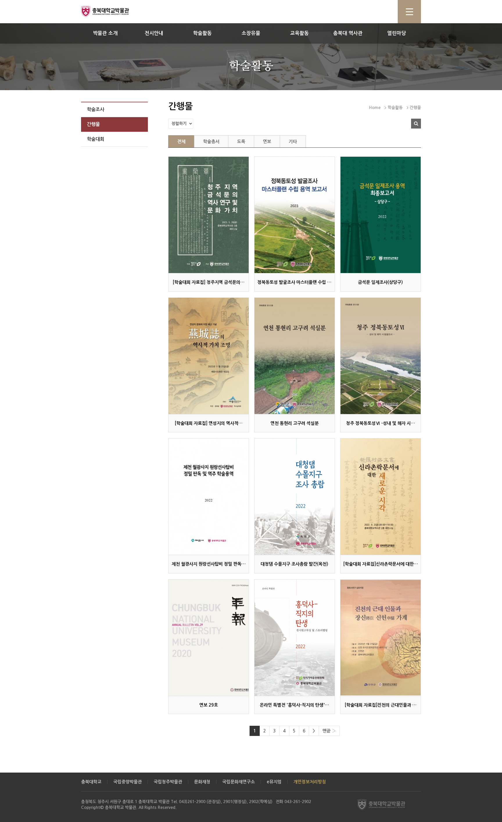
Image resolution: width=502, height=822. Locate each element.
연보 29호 (208, 705)
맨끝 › (329, 731)
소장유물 (251, 33)
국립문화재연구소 (238, 782)
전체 (181, 141)
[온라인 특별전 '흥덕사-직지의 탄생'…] (294, 637)
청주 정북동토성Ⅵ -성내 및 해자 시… (380, 423)
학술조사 (95, 109)
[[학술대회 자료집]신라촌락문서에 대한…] (380, 496)
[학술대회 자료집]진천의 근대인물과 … (381, 705)
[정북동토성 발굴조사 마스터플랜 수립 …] (294, 215)
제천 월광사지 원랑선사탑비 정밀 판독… (209, 564)
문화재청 (202, 782)
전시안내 (154, 33)
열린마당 (396, 33)
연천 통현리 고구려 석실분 (294, 423)
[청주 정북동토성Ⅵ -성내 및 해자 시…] (380, 356)
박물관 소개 (105, 33)
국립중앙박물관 (127, 782)
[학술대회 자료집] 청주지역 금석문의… (209, 282)
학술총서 (211, 141)
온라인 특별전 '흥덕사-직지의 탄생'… (294, 705)
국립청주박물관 (168, 782)
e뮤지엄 (274, 782)
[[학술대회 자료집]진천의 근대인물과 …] (380, 637)
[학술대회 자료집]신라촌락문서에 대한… (380, 564)
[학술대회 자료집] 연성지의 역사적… (209, 423)
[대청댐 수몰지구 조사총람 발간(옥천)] (294, 496)
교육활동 (299, 33)
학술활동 (202, 33)
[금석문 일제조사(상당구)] (380, 215)
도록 (241, 141)
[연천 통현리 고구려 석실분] (294, 356)
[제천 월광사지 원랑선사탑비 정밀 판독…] (208, 496)
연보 (267, 141)
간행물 (93, 124)
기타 (293, 141)
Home (375, 108)
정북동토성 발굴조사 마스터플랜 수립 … (294, 282)
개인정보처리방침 (309, 782)
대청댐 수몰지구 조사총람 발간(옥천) (294, 564)
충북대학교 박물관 (111, 11)
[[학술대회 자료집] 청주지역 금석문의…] (208, 215)
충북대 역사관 (348, 33)
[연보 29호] (208, 637)
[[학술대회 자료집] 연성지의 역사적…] (208, 356)
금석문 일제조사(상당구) (380, 282)
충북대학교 (91, 782)
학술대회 (95, 139)
